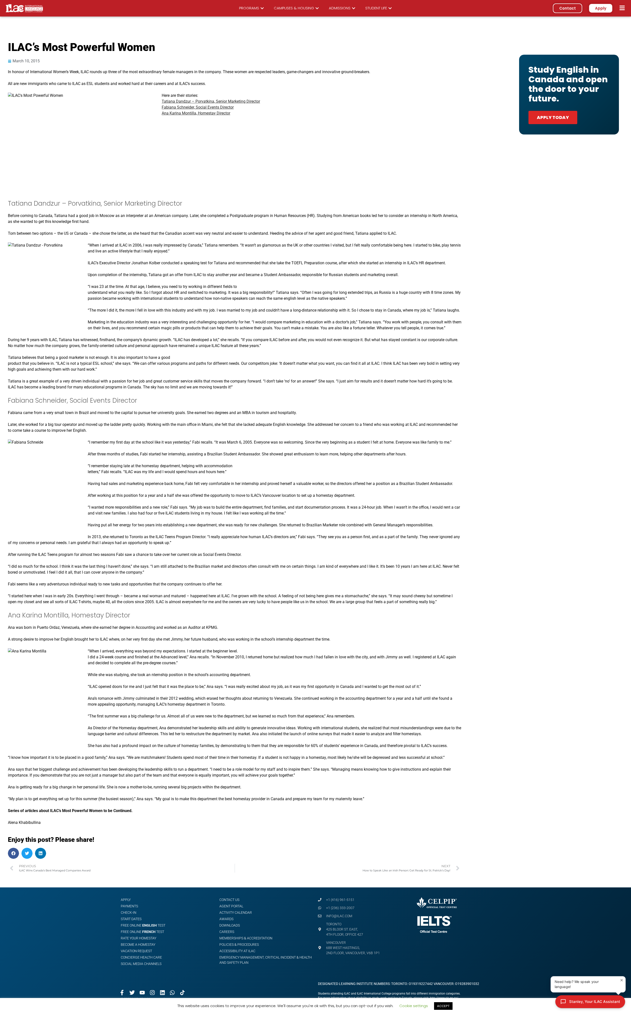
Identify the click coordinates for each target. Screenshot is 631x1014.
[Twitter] (132, 993)
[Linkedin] (162, 993)
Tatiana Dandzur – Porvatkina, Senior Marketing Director (211, 101)
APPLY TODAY (553, 117)
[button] (13, 853)
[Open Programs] (262, 8)
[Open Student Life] (390, 8)
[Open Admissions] (353, 8)
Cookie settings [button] (413, 1005)
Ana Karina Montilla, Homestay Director (196, 113)
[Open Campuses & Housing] (317, 8)
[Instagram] (152, 993)
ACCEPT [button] (443, 1006)
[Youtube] (142, 993)
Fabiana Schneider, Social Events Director (198, 107)
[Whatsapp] (172, 993)
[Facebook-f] (122, 993)
